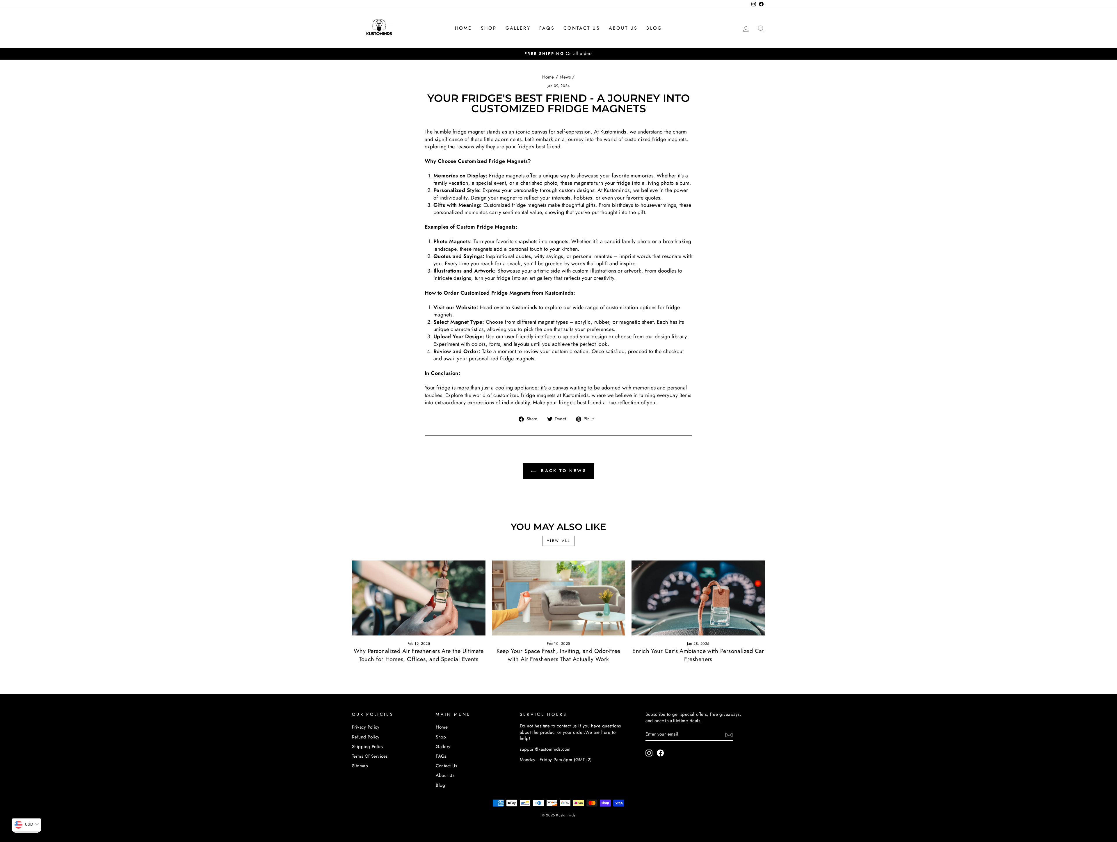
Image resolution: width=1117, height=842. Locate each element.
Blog (654, 28)
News (565, 77)
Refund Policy (366, 737)
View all (558, 540)
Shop (489, 28)
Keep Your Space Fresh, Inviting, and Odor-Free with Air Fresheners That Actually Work (558, 655)
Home (463, 28)
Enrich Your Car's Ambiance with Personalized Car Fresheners (698, 655)
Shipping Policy (368, 746)
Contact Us (581, 28)
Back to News (562, 470)
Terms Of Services (370, 756)
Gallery (518, 28)
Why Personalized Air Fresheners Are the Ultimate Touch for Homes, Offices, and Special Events (419, 655)
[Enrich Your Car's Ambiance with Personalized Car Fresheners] (698, 597)
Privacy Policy (365, 727)
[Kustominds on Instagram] (648, 753)
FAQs (547, 28)
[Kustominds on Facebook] (660, 753)
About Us (623, 28)
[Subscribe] (729, 734)
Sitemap (360, 766)
